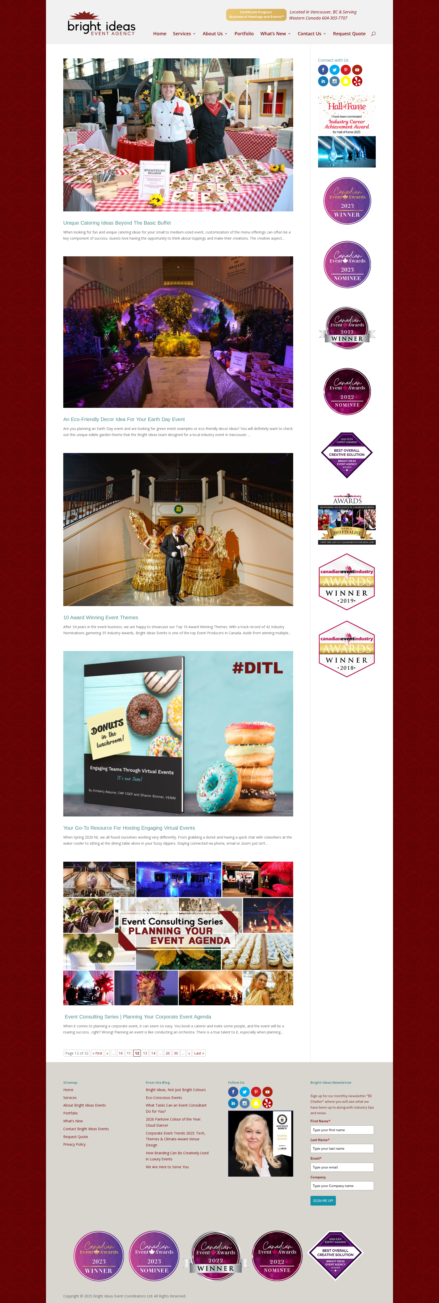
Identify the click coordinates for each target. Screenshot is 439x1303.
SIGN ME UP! (323, 1200)
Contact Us (309, 34)
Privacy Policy (74, 1144)
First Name (320, 1121)
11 (129, 1053)
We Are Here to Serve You (167, 1166)
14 (153, 1053)
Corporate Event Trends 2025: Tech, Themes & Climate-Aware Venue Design (175, 1139)
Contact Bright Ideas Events (86, 1128)
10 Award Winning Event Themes (100, 617)
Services (182, 34)
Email (316, 1158)
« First (97, 1053)
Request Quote (349, 34)
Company (318, 1177)
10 (121, 1053)
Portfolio (244, 34)
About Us (213, 34)
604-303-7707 (334, 18)
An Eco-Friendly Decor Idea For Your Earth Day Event (124, 419)
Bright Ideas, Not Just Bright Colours (176, 1089)
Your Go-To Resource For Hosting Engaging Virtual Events (129, 828)
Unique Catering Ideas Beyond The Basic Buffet (117, 223)
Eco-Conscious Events (164, 1097)
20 (168, 1053)
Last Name (320, 1140)
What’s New (273, 34)
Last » (199, 1053)
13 (145, 1053)
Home (159, 34)
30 (176, 1053)
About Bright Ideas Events (84, 1105)
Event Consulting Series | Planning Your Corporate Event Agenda (137, 1017)
